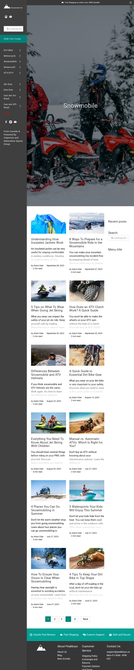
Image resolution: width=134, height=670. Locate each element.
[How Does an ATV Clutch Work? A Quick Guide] (86, 291)
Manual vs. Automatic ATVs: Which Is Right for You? (86, 442)
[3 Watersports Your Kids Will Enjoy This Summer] (86, 490)
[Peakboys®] (13, 6)
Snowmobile (10, 61)
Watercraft (9, 67)
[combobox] (13, 29)
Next (85, 619)
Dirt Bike (8, 50)
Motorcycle (10, 56)
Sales (7, 113)
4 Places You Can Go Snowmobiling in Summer (45, 510)
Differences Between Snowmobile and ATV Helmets (46, 374)
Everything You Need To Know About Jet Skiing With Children (47, 442)
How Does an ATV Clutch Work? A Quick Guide (86, 308)
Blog (59, 655)
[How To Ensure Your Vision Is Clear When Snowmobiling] (48, 558)
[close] (130, 2)
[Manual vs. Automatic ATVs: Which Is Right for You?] (86, 422)
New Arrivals (63, 658)
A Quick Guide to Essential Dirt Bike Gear (85, 373)
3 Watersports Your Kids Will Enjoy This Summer (86, 508)
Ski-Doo (8, 84)
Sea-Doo (8, 90)
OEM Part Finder (12, 39)
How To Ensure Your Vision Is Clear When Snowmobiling (45, 577)
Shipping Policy (89, 656)
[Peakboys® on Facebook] (6, 122)
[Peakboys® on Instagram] (10, 122)
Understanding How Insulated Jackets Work (47, 241)
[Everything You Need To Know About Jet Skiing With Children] (48, 422)
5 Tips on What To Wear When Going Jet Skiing (47, 308)
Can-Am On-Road (10, 97)
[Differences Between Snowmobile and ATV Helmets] (48, 355)
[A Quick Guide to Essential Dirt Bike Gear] (86, 355)
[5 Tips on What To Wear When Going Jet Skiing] (48, 291)
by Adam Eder (37, 265)
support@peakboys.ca (118, 652)
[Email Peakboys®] (15, 122)
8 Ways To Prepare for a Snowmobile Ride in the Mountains (85, 242)
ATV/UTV (8, 73)
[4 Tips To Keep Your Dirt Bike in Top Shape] (86, 558)
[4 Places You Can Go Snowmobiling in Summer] (48, 490)
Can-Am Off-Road (10, 106)
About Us (62, 652)
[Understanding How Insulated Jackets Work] (48, 223)
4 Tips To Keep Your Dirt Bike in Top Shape (85, 576)
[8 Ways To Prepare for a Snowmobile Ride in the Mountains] (86, 223)
